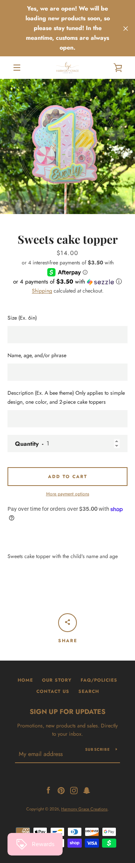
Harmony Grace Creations (84, 809)
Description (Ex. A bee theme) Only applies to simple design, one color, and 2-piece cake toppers (66, 397)
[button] (68, 281)
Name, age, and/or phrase (37, 355)
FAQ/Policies (99, 680)
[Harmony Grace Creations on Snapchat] (86, 790)
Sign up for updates (67, 712)
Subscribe (97, 749)
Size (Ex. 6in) (22, 317)
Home (25, 680)
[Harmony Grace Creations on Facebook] (48, 790)
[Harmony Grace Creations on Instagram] (74, 790)
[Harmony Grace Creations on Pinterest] (61, 790)
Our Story (57, 680)
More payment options (67, 493)
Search (88, 691)
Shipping (42, 290)
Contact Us (52, 691)
